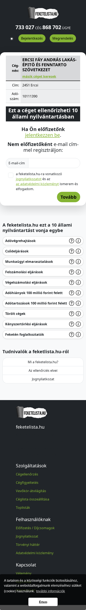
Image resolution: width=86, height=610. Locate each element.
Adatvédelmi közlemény (34, 553)
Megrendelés (62, 38)
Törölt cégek (15, 313)
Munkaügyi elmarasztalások (29, 261)
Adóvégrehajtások (20, 240)
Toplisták (23, 507)
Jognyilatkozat (43, 379)
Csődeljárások (17, 251)
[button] (11, 36)
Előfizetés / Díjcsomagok (35, 528)
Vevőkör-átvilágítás (31, 491)
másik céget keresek (39, 76)
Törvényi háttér (28, 544)
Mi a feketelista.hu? (43, 362)
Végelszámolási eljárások (26, 282)
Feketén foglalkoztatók (24, 334)
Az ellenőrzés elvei (43, 370)
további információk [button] (50, 591)
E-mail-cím (17, 163)
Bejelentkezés (32, 38)
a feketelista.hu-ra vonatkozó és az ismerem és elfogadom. (47, 181)
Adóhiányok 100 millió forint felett (34, 293)
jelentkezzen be (42, 135)
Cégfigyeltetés (27, 482)
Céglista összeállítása (32, 499)
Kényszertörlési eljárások (26, 324)
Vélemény (23, 573)
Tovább (69, 197)
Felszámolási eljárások (24, 272)
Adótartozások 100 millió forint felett (36, 303)
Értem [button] (43, 602)
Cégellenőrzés (27, 474)
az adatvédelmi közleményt (37, 184)
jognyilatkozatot (29, 179)
